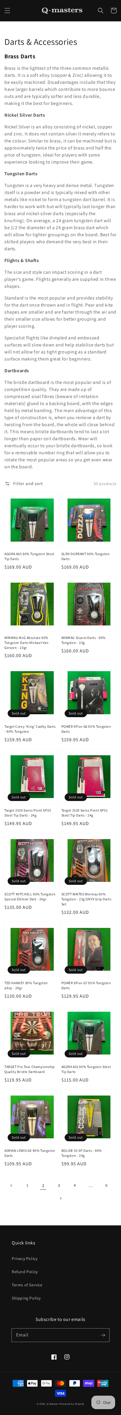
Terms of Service (27, 1285)
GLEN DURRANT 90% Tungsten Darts (85, 556)
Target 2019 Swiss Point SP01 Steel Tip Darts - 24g (84, 812)
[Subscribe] (102, 1335)
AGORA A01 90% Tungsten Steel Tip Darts (86, 1069)
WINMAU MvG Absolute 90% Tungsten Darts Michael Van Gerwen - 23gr (26, 642)
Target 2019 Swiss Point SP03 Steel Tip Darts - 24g (27, 812)
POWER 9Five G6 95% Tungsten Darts (86, 729)
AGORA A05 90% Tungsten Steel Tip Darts (29, 556)
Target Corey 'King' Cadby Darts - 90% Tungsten (30, 729)
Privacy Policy (24, 1258)
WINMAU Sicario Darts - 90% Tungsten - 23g (83, 640)
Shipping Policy (26, 1298)
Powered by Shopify (72, 1403)
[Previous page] (11, 1185)
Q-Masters (53, 1403)
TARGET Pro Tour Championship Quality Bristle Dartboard (29, 1069)
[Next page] (60, 1198)
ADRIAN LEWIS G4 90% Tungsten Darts (29, 1153)
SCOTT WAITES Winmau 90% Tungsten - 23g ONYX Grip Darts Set (86, 899)
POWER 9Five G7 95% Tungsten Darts (86, 985)
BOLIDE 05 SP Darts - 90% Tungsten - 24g (81, 1153)
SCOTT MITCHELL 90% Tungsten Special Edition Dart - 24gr (30, 896)
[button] (7, 10)
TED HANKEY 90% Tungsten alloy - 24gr (26, 985)
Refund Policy (25, 1271)
